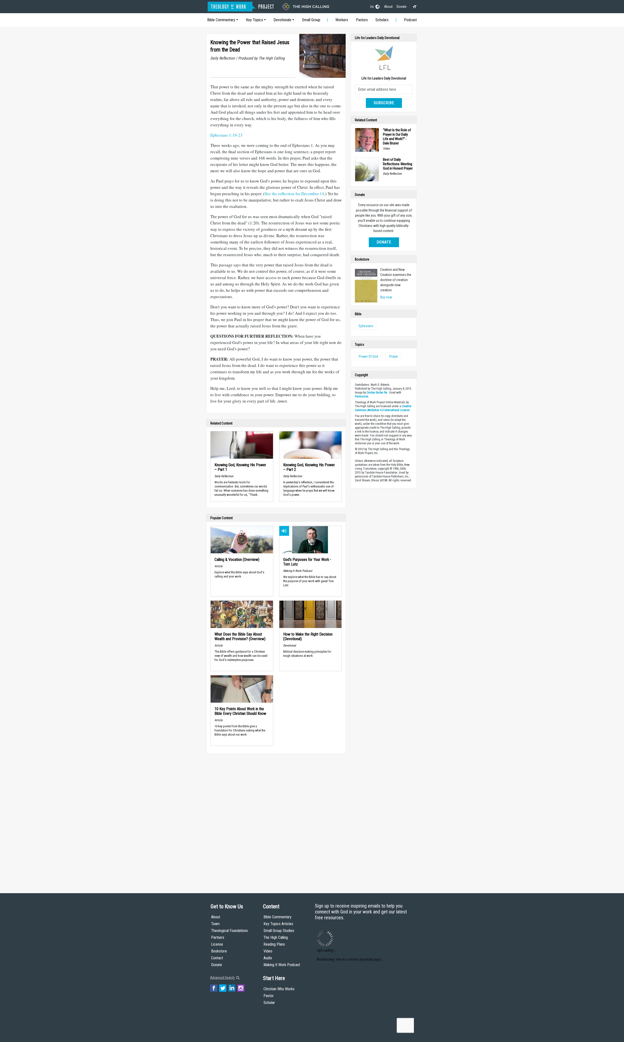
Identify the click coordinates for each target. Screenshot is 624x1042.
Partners (217, 937)
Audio (267, 958)
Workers (341, 20)
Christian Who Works (278, 989)
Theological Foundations (229, 930)
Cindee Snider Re (377, 392)
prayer (393, 356)
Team (215, 923)
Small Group (311, 20)
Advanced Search (222, 978)
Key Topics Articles (278, 923)
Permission (361, 396)
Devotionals (282, 20)
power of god (368, 356)
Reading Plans (274, 944)
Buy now (386, 297)
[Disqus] (276, 819)
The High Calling (275, 937)
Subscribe (384, 103)
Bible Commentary (221, 20)
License (217, 944)
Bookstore (219, 951)
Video (267, 951)
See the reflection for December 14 (294, 193)
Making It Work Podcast (281, 964)
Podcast (410, 20)
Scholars (382, 20)
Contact (217, 958)
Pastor (268, 995)
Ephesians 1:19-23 (226, 135)
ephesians (366, 326)
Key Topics (254, 20)
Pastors (362, 20)
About (388, 7)
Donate (402, 7)
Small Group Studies (278, 930)
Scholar (269, 1002)
